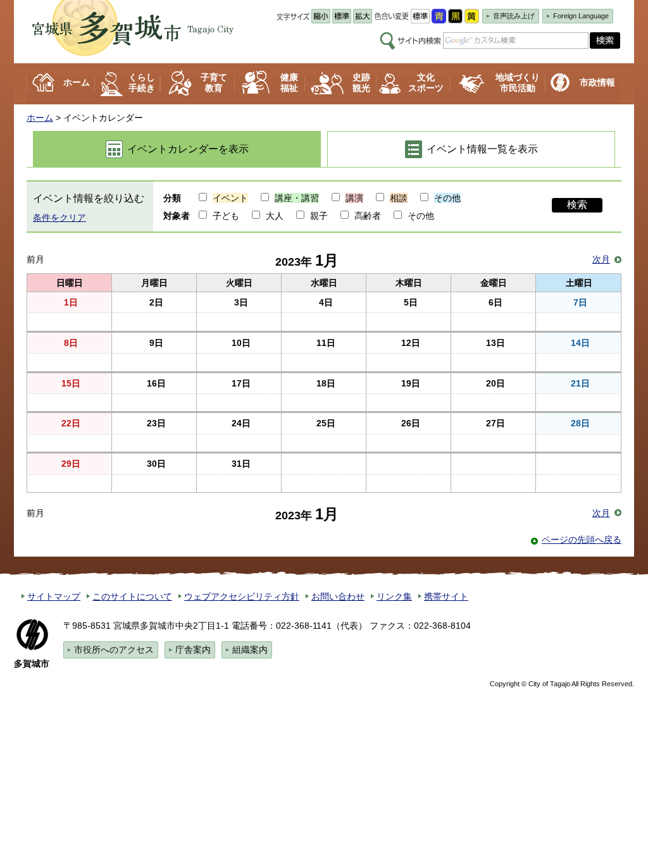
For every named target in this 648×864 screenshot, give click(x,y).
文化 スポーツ (426, 82)
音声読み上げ (514, 16)
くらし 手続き (141, 82)
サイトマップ (53, 596)
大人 (273, 216)
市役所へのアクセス (114, 650)
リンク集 (394, 596)
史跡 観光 (361, 82)
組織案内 (250, 650)
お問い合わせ (337, 596)
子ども (224, 216)
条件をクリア (59, 218)
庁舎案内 (193, 650)
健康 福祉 (289, 82)
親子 (318, 216)
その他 (419, 216)
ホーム (76, 82)
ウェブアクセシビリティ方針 (241, 596)
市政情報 (597, 82)
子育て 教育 (214, 82)
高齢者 (366, 216)
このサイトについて (132, 596)
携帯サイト (446, 596)
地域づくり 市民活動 (517, 82)
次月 (601, 259)
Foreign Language (581, 16)
